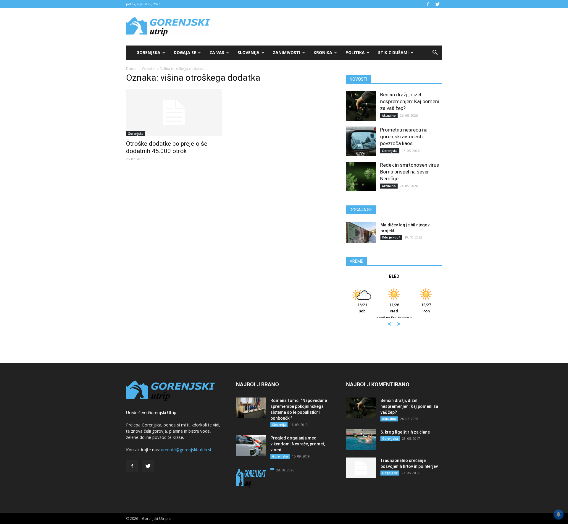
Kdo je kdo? (391, 237)
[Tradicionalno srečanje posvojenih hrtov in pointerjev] (361, 468)
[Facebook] (427, 4)
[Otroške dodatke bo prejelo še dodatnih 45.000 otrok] (174, 112)
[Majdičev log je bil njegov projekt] (361, 232)
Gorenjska (148, 52)
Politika (355, 52)
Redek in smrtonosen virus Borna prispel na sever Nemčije (409, 171)
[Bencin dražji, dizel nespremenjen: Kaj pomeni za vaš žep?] (361, 106)
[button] (435, 53)
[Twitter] (437, 4)
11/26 (394, 308)
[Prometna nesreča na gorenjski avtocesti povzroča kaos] (361, 141)
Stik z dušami (393, 52)
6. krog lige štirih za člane (405, 432)
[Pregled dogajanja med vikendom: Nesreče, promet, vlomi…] (251, 445)
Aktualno (389, 115)
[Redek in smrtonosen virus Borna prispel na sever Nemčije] (361, 176)
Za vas (216, 52)
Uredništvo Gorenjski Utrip (151, 412)
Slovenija (248, 52)
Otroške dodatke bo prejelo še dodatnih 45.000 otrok (166, 147)
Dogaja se (185, 52)
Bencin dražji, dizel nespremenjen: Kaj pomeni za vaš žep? (409, 101)
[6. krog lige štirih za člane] (361, 439)
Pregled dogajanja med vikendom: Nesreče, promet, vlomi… (297, 444)
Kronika (323, 52)
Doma (131, 68)
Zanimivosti (286, 52)
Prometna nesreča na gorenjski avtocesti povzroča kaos (403, 136)
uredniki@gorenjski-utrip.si (186, 449)
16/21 (362, 308)
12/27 (426, 308)
